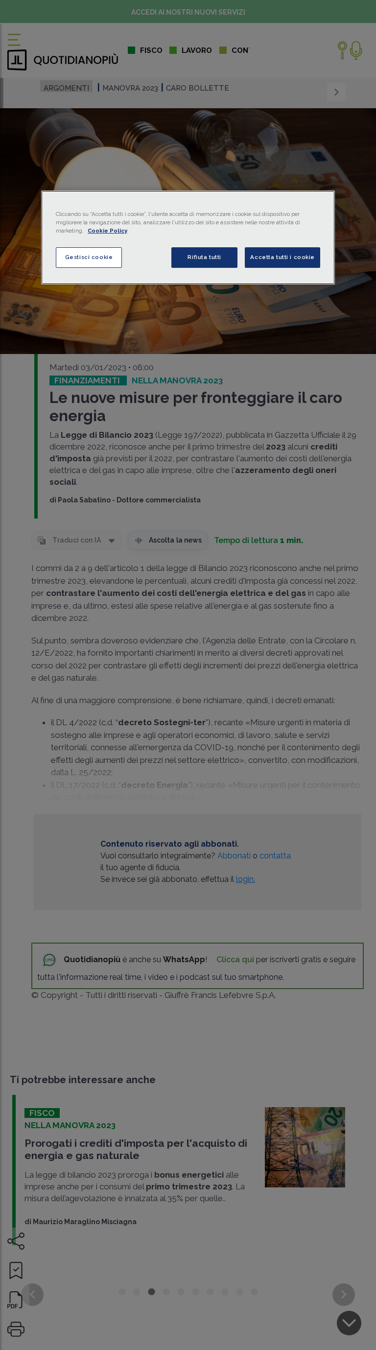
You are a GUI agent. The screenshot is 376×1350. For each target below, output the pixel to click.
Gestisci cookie (89, 257)
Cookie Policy (107, 230)
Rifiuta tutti (204, 257)
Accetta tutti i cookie (282, 257)
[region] (188, 237)
